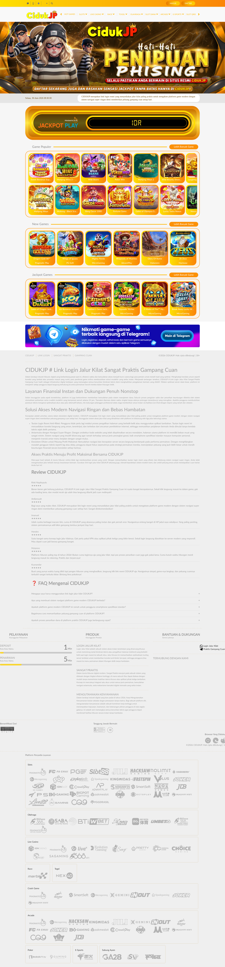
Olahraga (135, 14)
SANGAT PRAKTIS (62, 356)
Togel (122, 14)
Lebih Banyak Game (184, 147)
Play (71, 125)
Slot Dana (150, 14)
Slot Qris (191, 14)
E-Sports (177, 14)
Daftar (188, 3)
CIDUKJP (29, 356)
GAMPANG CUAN (83, 356)
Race (110, 14)
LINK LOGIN (44, 356)
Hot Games (69, 14)
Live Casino (96, 14)
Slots (82, 14)
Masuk (173, 3)
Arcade (164, 14)
